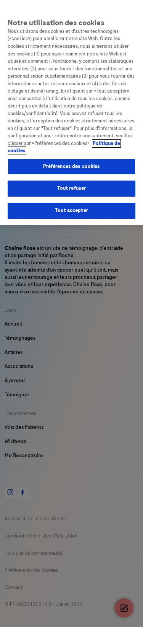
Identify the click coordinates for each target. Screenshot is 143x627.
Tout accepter (71, 210)
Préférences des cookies (71, 166)
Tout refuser (71, 188)
